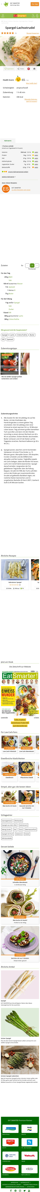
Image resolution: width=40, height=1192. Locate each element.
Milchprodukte (7, 838)
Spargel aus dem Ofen (9, 825)
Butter (11, 293)
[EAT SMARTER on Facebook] (11, 1190)
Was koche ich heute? (20, 920)
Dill (10, 312)
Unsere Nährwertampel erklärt (18, 172)
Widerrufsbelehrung (30, 1184)
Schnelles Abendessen (20, 882)
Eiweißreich (9, 777)
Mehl (10, 277)
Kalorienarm (23, 825)
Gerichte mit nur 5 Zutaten (20, 958)
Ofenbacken (18, 821)
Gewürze (19, 834)
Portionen (32, 269)
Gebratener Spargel (15, 582)
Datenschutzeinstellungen (11, 1184)
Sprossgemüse (7, 821)
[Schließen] (1, 4)
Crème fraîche (14, 319)
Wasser (20, 284)
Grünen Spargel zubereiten (10, 1076)
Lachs (21, 316)
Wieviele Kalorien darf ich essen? (31, 100)
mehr (36, 152)
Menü (2, 17)
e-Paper (36, 717)
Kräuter (26, 834)
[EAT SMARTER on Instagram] (20, 1190)
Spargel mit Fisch (7, 834)
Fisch (21, 829)
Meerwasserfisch (30, 829)
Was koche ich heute (9, 806)
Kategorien (30, 1187)
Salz (10, 280)
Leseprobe (4, 717)
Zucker (11, 309)
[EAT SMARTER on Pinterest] (15, 1190)
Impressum (14, 1182)
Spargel (17, 303)
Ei (14, 290)
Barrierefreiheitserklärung (15, 1187)
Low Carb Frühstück (9, 751)
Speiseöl (12, 287)
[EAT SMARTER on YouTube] (29, 1190)
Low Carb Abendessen (26, 751)
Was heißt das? (31, 83)
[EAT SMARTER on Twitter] (24, 1190)
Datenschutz (25, 1182)
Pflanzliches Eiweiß (26, 777)
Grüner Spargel (6, 1038)
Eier (15, 829)
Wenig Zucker (6, 829)
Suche (33, 17)
